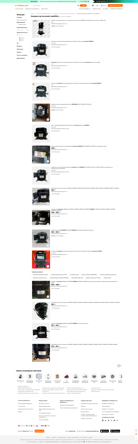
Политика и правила (43, 419)
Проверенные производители (67, 405)
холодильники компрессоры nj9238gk (77, 389)
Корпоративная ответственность (25, 409)
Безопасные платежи (44, 403)
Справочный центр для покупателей (89, 403)
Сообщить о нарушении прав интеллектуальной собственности (89, 415)
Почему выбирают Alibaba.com (25, 403)
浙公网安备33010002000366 (92, 441)
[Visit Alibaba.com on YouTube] (114, 420)
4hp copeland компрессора (77, 277)
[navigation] (23, 190)
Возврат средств (85, 411)
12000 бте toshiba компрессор (75, 388)
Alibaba (32, 13)
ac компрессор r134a (74, 274)
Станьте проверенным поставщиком (110, 411)
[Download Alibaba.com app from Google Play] (115, 431)
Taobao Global (75, 437)
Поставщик (61, 26)
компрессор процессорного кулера (93, 277)
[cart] (97, 5)
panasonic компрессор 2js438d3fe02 (89, 274)
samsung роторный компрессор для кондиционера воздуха (103, 389)
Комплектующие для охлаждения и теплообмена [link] (88, 13)
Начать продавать (106, 406)
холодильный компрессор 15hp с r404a (52, 389)
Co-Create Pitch (21, 406)
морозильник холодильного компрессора (53, 388)
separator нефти (95, 391)
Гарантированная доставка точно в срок (47, 409)
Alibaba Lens (26, 431)
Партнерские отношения (108, 414)
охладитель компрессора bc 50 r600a (59, 274)
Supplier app (72, 431)
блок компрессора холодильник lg (76, 391)
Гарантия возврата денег (44, 406)
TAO (80, 437)
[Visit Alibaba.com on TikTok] (117, 420)
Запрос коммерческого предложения (68, 407)
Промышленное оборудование (43, 13)
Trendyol (84, 437)
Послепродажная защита (45, 413)
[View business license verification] (82, 442)
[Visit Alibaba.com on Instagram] (111, 420)
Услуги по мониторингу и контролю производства (47, 416)
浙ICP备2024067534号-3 (105, 441)
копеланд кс (45, 391)
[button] (78, 5)
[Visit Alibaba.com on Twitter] (108, 420)
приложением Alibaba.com (92, 431)
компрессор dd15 (107, 277)
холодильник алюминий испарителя (40, 274)
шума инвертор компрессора (25, 391)
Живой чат (83, 406)
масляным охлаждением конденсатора (108, 274)
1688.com (54, 437)
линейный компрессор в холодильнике (28, 393)
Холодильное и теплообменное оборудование (64, 13)
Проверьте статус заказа (108, 409)
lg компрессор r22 (96, 388)
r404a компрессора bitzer (24, 388)
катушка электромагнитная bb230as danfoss (54, 393)
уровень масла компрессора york (40, 277)
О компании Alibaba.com (24, 400)
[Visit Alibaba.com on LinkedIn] (106, 420)
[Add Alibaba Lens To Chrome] (39, 431)
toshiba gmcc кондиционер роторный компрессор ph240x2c (29, 389)
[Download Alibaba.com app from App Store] (104, 431)
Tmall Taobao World (62, 437)
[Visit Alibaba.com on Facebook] (103, 420)
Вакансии (20, 411)
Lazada (69, 437)
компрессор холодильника (74, 393)
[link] (136, 430)
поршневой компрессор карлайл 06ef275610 (59, 277)
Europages (89, 437)
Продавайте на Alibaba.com (108, 403)
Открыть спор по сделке (86, 409)
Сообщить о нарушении (86, 418)
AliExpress (48, 437)
